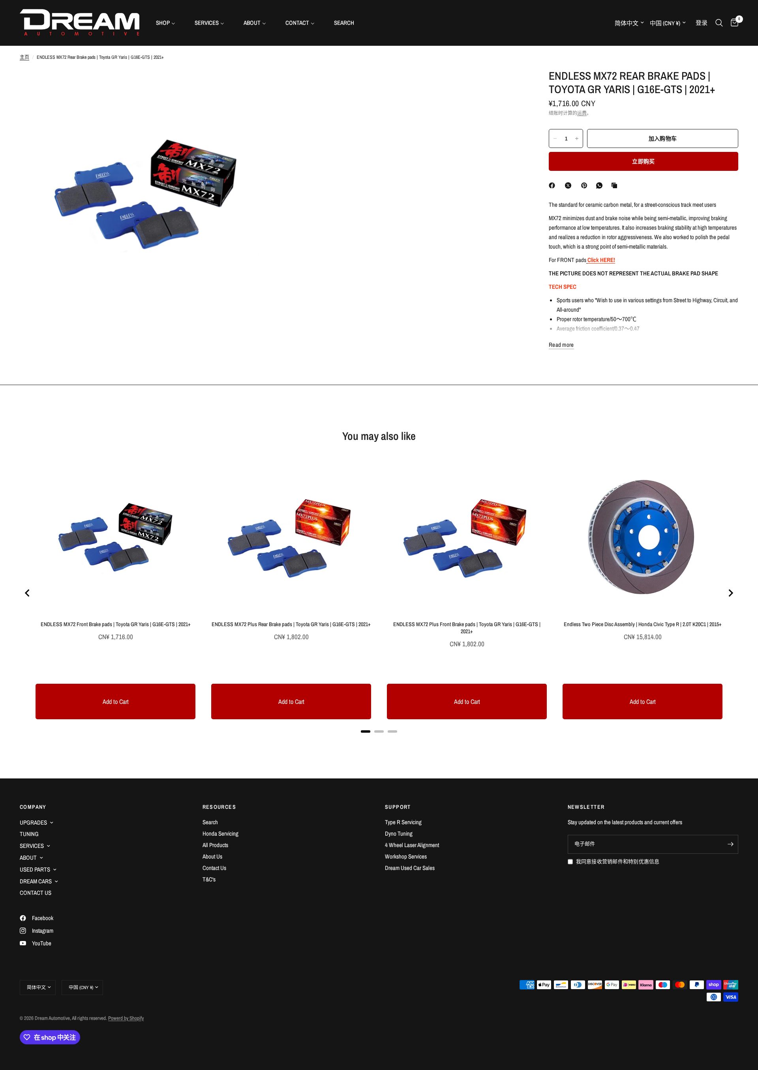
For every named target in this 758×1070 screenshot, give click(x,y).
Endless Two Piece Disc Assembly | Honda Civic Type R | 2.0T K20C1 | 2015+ (643, 624)
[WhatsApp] (601, 185)
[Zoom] (255, 85)
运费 (582, 113)
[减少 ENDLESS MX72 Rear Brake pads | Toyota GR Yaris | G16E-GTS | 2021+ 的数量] (555, 138)
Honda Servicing (220, 833)
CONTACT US (35, 893)
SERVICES (32, 846)
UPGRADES (33, 822)
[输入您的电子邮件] (730, 844)
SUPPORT (398, 807)
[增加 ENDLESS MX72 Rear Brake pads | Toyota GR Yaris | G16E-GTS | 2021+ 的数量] (577, 138)
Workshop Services (406, 856)
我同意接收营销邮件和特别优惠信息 (618, 861)
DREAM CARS (36, 881)
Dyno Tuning (399, 833)
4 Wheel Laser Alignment (412, 845)
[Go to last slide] (28, 593)
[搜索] (719, 22)
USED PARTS (35, 869)
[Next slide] (730, 593)
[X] (569, 185)
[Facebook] (553, 185)
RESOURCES (219, 807)
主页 (24, 57)
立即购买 (643, 161)
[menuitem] (168, 23)
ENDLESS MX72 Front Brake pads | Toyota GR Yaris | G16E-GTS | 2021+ (116, 624)
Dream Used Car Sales (410, 868)
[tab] (365, 731)
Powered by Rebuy (379, 741)
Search (210, 822)
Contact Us (214, 868)
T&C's (209, 879)
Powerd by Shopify (126, 1018)
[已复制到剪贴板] (616, 185)
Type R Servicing (403, 822)
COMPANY (33, 807)
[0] (732, 22)
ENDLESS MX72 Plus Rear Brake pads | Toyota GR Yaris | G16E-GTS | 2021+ (291, 624)
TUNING (29, 834)
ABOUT (28, 857)
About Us (212, 856)
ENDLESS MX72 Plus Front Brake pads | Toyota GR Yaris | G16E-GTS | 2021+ (466, 628)
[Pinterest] (586, 185)
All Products (215, 845)
